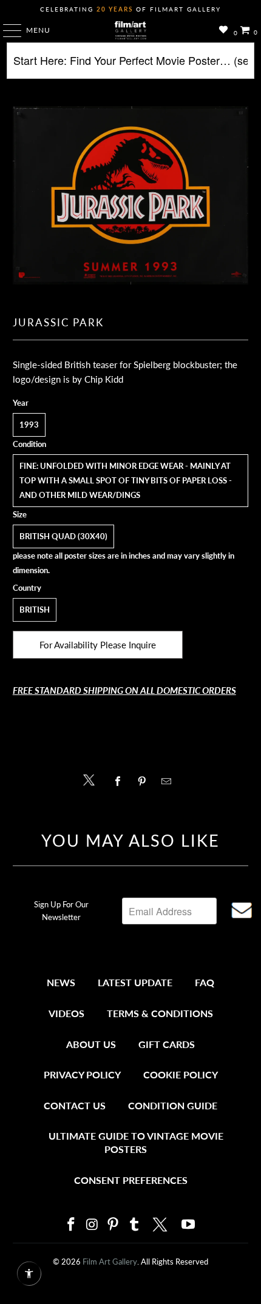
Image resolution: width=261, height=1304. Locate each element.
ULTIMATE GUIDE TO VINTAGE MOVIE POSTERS (136, 1142)
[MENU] (6, 30)
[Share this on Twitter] (92, 779)
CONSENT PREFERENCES (131, 1180)
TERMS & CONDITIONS (160, 1013)
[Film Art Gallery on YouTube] (189, 1225)
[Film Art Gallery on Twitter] (161, 1224)
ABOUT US (91, 1044)
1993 (29, 424)
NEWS (61, 982)
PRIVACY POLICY (82, 1074)
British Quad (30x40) (63, 536)
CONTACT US (75, 1105)
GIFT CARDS (166, 1044)
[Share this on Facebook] (120, 781)
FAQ (204, 982)
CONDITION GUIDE (172, 1105)
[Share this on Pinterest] (144, 781)
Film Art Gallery (110, 1261)
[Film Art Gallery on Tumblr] (134, 1225)
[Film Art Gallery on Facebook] (71, 1225)
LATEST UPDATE (135, 982)
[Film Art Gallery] (131, 30)
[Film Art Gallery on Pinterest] (113, 1225)
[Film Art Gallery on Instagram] (92, 1225)
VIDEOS (66, 1013)
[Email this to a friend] (169, 781)
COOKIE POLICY (180, 1074)
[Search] (131, 65)
